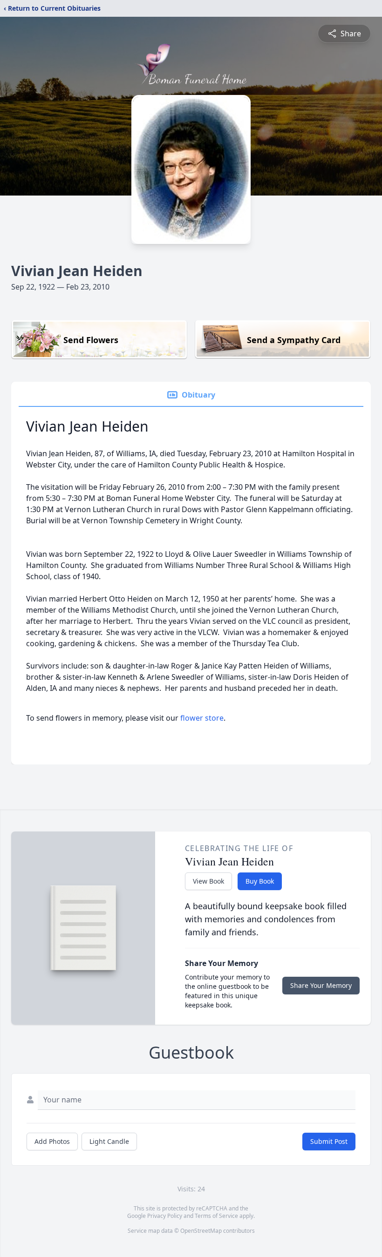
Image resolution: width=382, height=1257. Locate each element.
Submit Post (329, 1141)
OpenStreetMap (201, 1231)
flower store (202, 718)
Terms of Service (216, 1216)
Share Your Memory (321, 985)
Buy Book (260, 881)
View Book (208, 881)
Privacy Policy (164, 1216)
